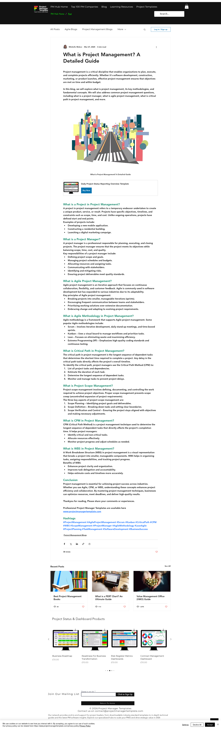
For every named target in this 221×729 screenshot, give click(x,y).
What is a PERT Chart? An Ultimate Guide (109, 598)
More (120, 29)
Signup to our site (87, 691)
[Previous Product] (48, 639)
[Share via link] (83, 544)
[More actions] (156, 46)
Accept (210, 724)
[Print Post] (89, 544)
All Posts (55, 29)
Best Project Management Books (67, 598)
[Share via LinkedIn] (77, 544)
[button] (187, 6)
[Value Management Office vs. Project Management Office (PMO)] (152, 581)
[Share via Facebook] (64, 544)
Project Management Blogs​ (97, 29)
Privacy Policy (85, 726)
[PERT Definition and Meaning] (110, 581)
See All (168, 566)
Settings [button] (185, 724)
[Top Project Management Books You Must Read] (69, 581)
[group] (109, 646)
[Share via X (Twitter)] (70, 544)
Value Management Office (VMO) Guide (150, 598)
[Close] (217, 724)
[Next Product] (170, 639)
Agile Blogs (71, 29)
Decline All (197, 724)
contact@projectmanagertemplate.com (119, 711)
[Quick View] (65, 639)
